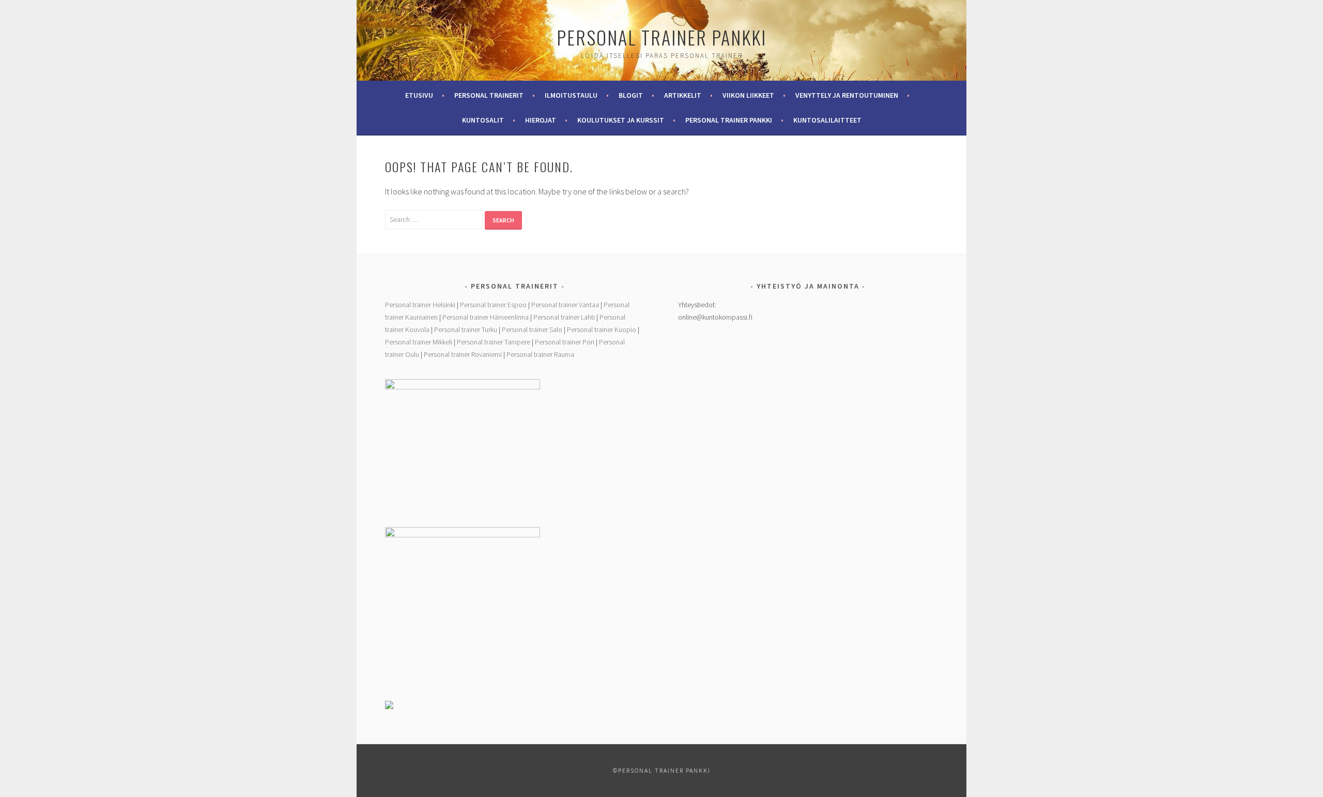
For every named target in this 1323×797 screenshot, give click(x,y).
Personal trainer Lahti (564, 317)
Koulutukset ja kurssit (620, 120)
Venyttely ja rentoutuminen (846, 95)
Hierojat (540, 120)
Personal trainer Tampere (493, 342)
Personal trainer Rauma (540, 354)
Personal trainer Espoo (493, 304)
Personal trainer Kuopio (601, 329)
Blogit (631, 95)
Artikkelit (682, 95)
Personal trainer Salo (532, 329)
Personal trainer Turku (465, 329)
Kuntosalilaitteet (827, 120)
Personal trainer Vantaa (565, 304)
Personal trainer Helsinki (420, 304)
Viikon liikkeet (748, 95)
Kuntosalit (483, 120)
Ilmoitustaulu (571, 95)
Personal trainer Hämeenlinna (485, 317)
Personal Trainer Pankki (661, 37)
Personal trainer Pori (564, 342)
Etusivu (419, 95)
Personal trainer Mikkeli (418, 342)
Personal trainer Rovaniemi (463, 354)
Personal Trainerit (489, 95)
